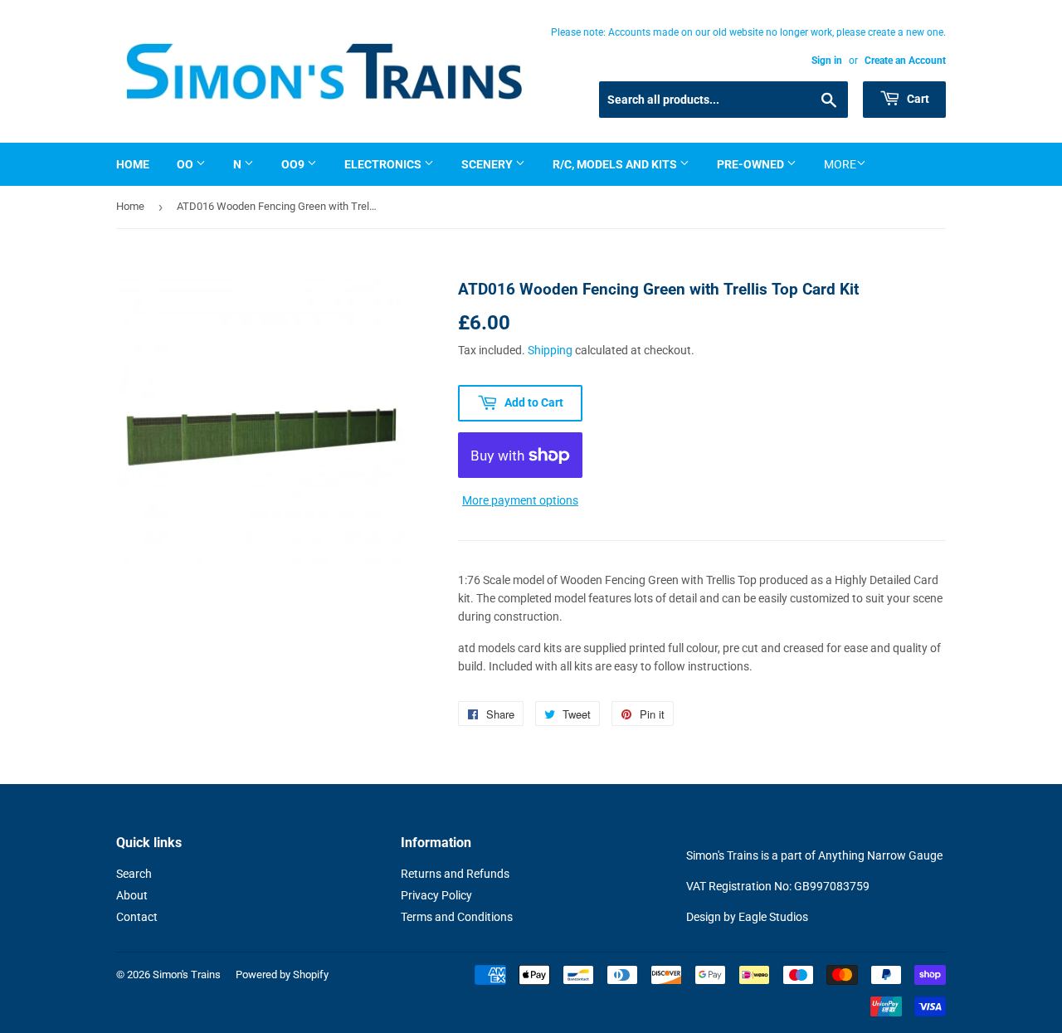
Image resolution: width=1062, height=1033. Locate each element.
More (840, 164)
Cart (916, 98)
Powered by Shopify (282, 974)
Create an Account (905, 60)
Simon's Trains (187, 974)
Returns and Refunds (455, 873)
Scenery (488, 164)
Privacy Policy (436, 895)
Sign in (826, 60)
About (132, 895)
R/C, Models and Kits (616, 164)
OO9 (294, 164)
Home (132, 164)
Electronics (384, 164)
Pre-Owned (752, 164)
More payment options (520, 500)
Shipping (550, 350)
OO (186, 164)
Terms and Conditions (457, 916)
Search (134, 873)
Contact (137, 916)
